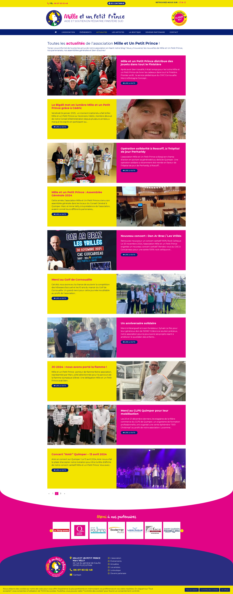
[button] (181, 530)
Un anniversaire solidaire (138, 323)
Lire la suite (130, 83)
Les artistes (115, 567)
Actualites (114, 564)
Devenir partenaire (118, 573)
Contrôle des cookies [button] (209, 590)
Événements (115, 561)
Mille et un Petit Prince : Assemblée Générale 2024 (77, 194)
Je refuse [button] (225, 590)
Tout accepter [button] (191, 590)
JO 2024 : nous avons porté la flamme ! (79, 367)
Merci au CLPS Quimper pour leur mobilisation (144, 412)
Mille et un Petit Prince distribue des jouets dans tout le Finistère (147, 63)
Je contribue (117, 3)
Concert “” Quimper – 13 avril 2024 (79, 454)
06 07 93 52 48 (61, 3)
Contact (77, 575)
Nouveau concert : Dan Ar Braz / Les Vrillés (151, 236)
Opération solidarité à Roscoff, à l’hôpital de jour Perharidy (150, 150)
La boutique (115, 570)
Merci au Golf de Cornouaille (72, 279)
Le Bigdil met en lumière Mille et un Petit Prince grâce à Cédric (81, 106)
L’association (115, 558)
